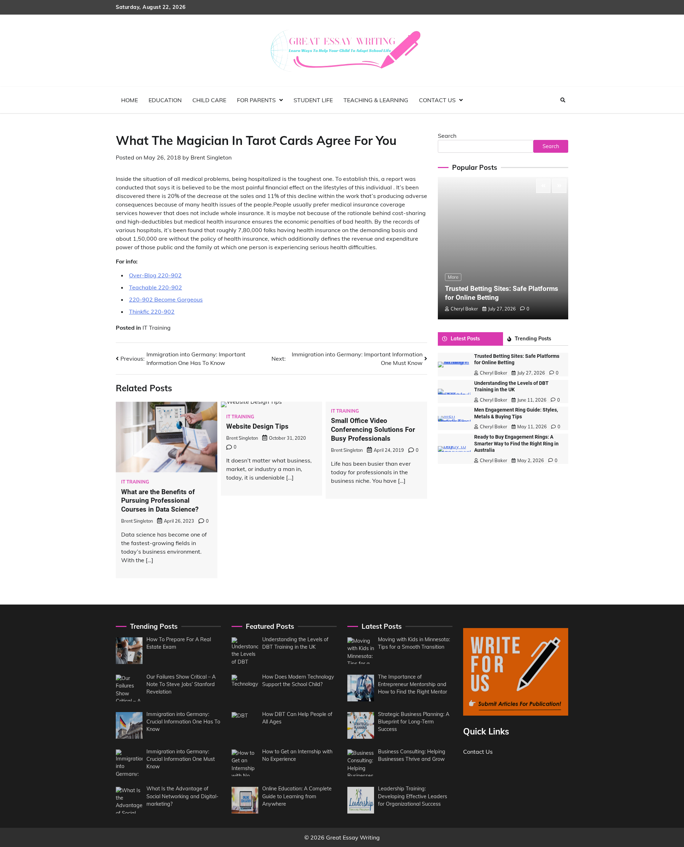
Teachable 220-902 (155, 287)
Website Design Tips (257, 426)
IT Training (156, 327)
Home (129, 100)
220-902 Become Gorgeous (166, 299)
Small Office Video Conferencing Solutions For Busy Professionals (373, 430)
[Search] (563, 100)
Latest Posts (465, 338)
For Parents (256, 100)
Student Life (313, 100)
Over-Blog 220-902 (155, 275)
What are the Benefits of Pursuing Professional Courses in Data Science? (159, 501)
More (453, 277)
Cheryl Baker (464, 309)
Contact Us (437, 100)
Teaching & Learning (375, 100)
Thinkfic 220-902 (152, 311)
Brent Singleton (211, 157)
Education (165, 100)
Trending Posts (533, 338)
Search (447, 135)
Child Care (209, 100)
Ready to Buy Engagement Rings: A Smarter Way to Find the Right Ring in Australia (516, 443)
